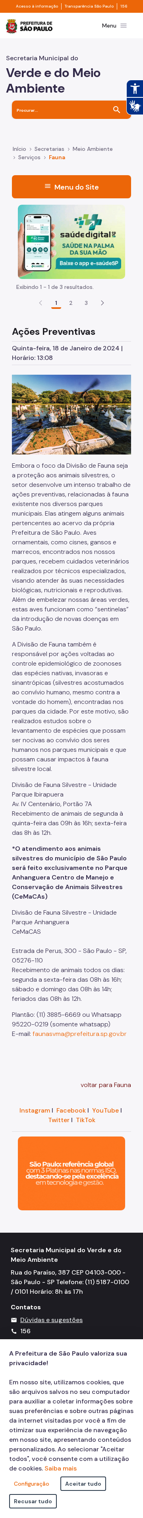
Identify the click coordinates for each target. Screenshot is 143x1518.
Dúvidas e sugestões (51, 1320)
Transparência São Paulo (89, 6)
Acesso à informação (37, 6)
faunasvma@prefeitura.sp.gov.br (80, 1034)
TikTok (85, 1120)
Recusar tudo (33, 1501)
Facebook (71, 1110)
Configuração (31, 1483)
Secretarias (49, 148)
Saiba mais (60, 1468)
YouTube (105, 1110)
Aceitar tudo (83, 1483)
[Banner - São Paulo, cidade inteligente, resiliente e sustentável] (71, 1173)
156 (124, 6)
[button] (102, 302)
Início (19, 148)
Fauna (57, 157)
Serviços (29, 157)
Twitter (59, 1120)
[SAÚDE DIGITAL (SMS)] (71, 241)
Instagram (34, 1110)
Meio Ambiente (93, 148)
